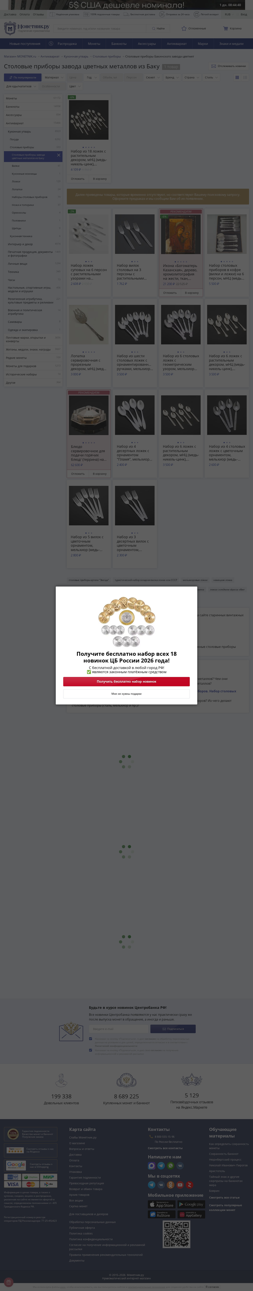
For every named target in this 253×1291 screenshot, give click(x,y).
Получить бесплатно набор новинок (126, 682)
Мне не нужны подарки (126, 693)
